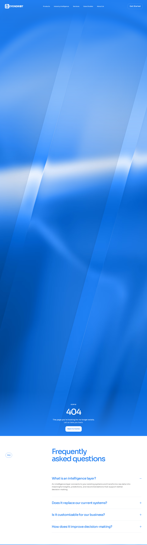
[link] (44, 525)
